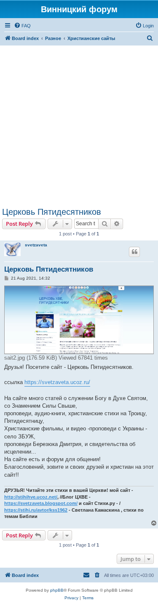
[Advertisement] (79, 126)
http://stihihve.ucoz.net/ (30, 496)
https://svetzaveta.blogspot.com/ (41, 503)
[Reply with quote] (134, 252)
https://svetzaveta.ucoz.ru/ (57, 382)
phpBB (57, 590)
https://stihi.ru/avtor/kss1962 (35, 510)
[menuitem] (22, 26)
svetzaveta (36, 245)
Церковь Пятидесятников (51, 211)
